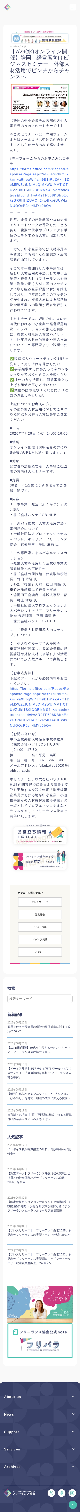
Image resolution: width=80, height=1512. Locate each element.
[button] (73, 1505)
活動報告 (40, 914)
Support (11, 1432)
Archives (12, 1467)
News (9, 1414)
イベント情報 (40, 927)
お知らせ (40, 952)
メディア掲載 (40, 939)
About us (12, 1397)
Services (12, 1449)
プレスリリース (40, 902)
